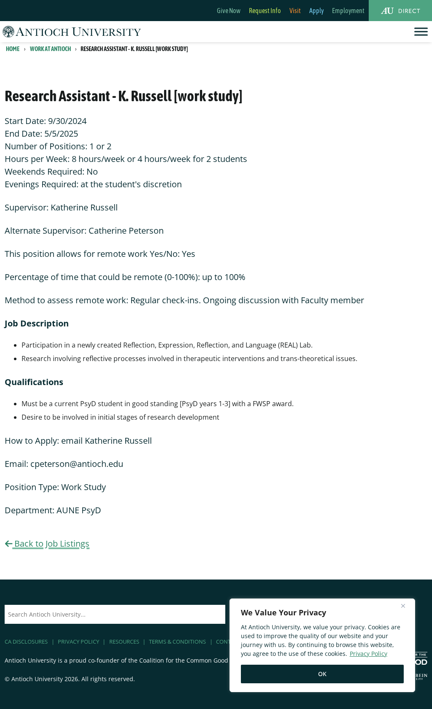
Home (12, 49)
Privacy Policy (368, 654)
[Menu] (421, 31)
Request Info (265, 10)
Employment (348, 10)
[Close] (406, 606)
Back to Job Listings (50, 543)
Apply (316, 10)
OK (322, 674)
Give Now (228, 10)
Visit (295, 10)
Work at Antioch (50, 49)
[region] (322, 645)
